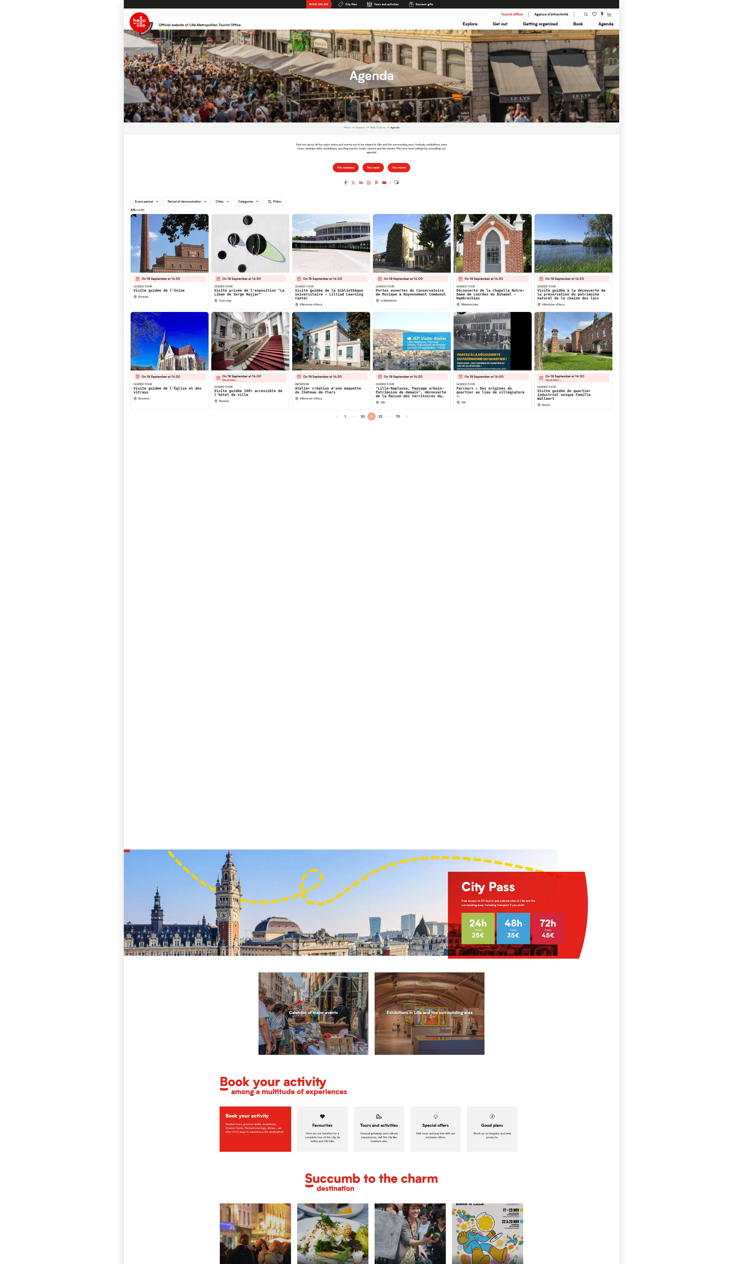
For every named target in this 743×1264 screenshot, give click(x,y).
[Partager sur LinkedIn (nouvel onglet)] (361, 183)
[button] (470, 24)
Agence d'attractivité (551, 14)
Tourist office (512, 14)
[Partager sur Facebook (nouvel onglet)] (346, 183)
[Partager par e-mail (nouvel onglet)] (384, 183)
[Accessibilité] (602, 13)
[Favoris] (595, 14)
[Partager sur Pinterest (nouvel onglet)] (376, 183)
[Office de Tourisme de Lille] (141, 24)
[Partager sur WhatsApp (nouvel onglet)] (369, 183)
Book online (318, 4)
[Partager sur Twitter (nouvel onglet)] (353, 183)
